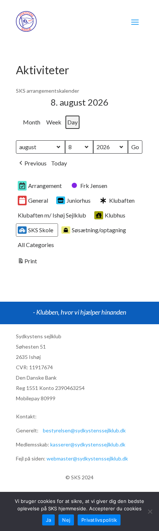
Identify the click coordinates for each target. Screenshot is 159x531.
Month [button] (31, 122)
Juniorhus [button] (79, 200)
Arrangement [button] (45, 185)
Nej (66, 520)
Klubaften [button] (122, 200)
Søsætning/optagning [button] (99, 229)
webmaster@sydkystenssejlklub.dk (87, 458)
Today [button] (59, 163)
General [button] (38, 200)
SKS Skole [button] (40, 229)
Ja (48, 520)
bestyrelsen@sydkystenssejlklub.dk (84, 430)
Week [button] (53, 122)
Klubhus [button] (115, 215)
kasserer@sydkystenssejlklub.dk (87, 444)
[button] (32, 163)
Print (27, 262)
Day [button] (72, 122)
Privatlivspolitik (99, 520)
